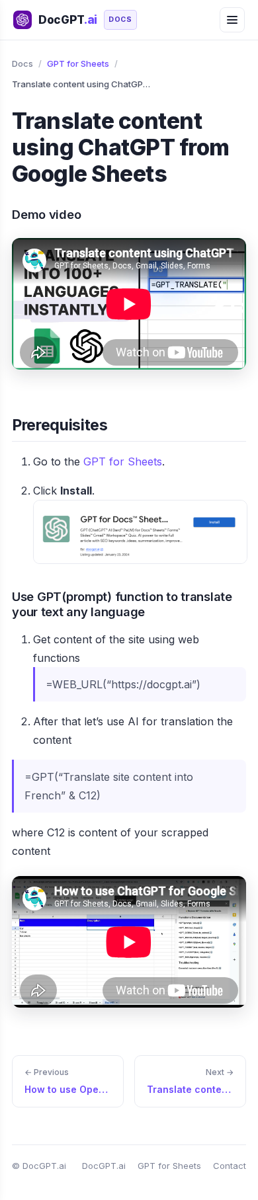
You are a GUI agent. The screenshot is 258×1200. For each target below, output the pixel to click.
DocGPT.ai (104, 1165)
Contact (229, 1165)
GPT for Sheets (78, 63)
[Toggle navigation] (232, 19)
